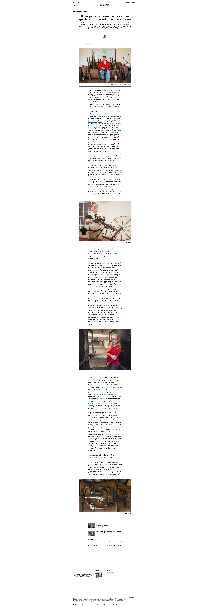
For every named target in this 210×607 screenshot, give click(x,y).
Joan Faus (97, 526)
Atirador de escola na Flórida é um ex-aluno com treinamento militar (108, 532)
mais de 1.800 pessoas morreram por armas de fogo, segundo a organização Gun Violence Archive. (104, 403)
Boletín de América (78, 573)
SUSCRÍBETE (128, 2)
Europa (125, 11)
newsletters (76, 570)
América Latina (118, 11)
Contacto (74, 604)
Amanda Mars (105, 40)
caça (96, 265)
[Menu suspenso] (74, 5)
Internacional (80, 11)
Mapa (98, 604)
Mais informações (91, 546)
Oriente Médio (129, 11)
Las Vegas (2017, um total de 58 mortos (103, 394)
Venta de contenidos (79, 604)
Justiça (107, 541)
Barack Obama (115, 163)
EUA (135, 11)
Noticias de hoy (118, 604)
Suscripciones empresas (109, 604)
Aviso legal (83, 604)
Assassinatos (90, 541)
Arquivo (97, 570)
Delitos (104, 541)
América (100, 541)
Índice (115, 604)
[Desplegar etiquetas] (121, 541)
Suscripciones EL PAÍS (102, 604)
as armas (110, 111)
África (122, 11)
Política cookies (88, 604)
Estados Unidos (111, 379)
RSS (113, 604)
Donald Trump (111, 541)
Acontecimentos (95, 541)
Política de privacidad (94, 604)
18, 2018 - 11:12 (107, 41)
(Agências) (97, 534)
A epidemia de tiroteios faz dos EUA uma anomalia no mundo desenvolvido (109, 524)
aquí (110, 546)
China (133, 11)
